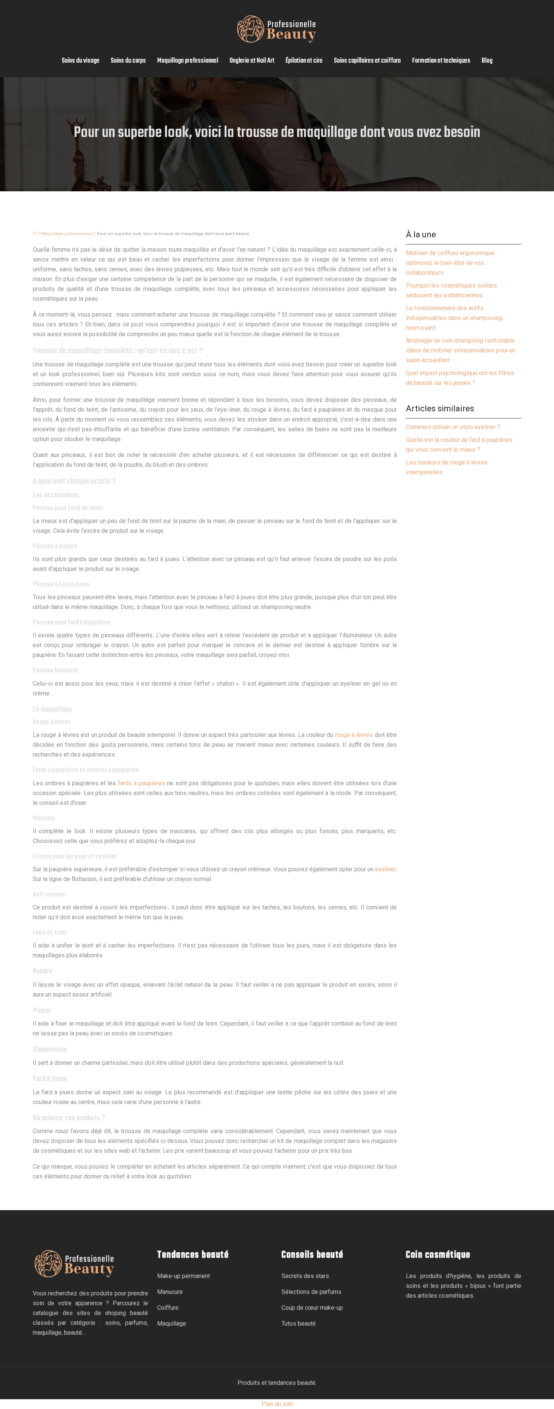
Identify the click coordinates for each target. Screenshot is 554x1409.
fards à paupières (141, 783)
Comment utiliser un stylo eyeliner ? (453, 427)
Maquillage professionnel (187, 60)
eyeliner (385, 869)
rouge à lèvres (354, 734)
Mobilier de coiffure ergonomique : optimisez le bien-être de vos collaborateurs (451, 262)
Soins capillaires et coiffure (367, 60)
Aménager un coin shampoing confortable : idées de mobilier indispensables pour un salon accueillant (461, 350)
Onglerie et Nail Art (252, 60)
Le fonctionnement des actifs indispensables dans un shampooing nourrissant (454, 318)
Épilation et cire (304, 60)
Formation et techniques (441, 60)
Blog (487, 60)
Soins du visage (80, 60)
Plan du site (277, 1403)
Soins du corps (128, 60)
